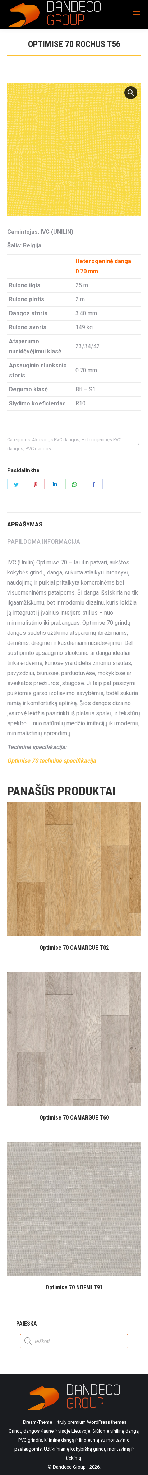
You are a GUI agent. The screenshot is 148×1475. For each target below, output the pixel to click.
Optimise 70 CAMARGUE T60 (74, 1117)
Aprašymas (24, 524)
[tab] (74, 521)
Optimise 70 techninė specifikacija (51, 760)
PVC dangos (38, 448)
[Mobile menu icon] (136, 14)
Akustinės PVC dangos (55, 439)
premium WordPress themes (97, 1422)
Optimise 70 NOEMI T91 (74, 1287)
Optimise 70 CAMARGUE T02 (74, 947)
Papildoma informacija (43, 541)
